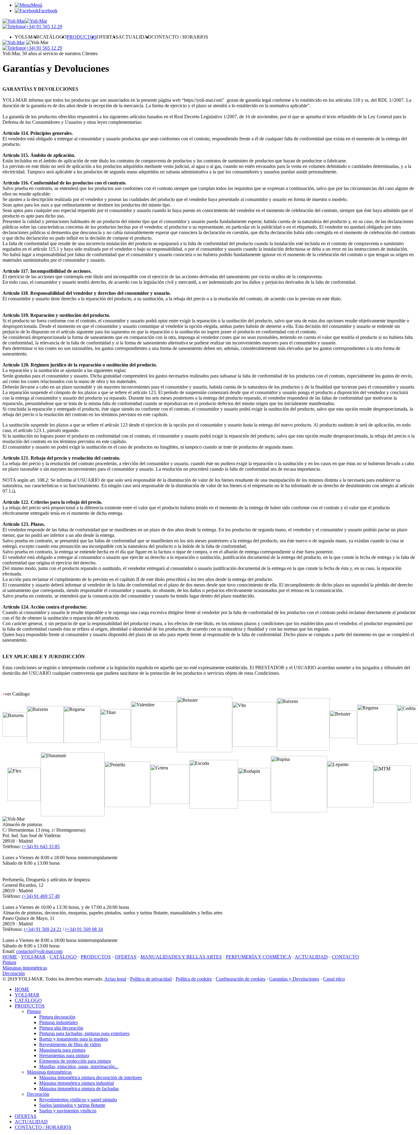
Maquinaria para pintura (62, 1050)
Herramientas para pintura (64, 1055)
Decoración (13, 973)
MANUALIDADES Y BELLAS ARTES (181, 956)
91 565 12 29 (43, 26)
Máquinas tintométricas (24, 967)
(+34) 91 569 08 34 (84, 929)
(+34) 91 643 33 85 (41, 846)
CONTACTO (345, 956)
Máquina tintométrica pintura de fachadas (79, 1088)
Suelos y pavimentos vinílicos (67, 1110)
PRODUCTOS (82, 37)
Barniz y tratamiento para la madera (73, 1039)
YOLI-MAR (27, 37)
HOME (9, 956)
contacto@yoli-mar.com (39, 951)
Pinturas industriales (58, 1022)
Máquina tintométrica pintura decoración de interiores (90, 1077)
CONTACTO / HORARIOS (179, 37)
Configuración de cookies (240, 978)
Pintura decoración (57, 1016)
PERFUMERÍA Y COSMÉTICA (258, 956)
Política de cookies (194, 978)
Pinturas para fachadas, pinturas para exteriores (84, 1033)
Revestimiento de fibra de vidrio (70, 1044)
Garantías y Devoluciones (294, 978)
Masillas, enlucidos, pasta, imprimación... (78, 1066)
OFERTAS (107, 37)
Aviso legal (115, 978)
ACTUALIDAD (134, 37)
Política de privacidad (151, 978)
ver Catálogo (16, 694)
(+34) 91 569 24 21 (43, 929)
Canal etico (334, 978)
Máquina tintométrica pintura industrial (76, 1083)
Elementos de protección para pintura (75, 1061)
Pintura (9, 962)
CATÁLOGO (53, 37)
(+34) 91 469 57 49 (41, 896)
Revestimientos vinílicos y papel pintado (78, 1099)
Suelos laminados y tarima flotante (72, 1105)
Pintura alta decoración (61, 1028)
